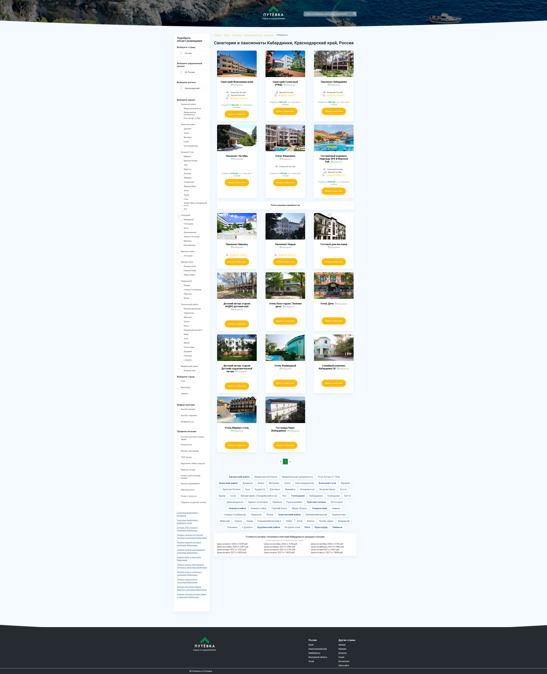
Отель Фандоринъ (285, 156)
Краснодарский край (253, 35)
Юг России (236, 35)
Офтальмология (187, 490)
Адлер (186, 195)
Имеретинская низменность (190, 113)
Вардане (187, 156)
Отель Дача (327, 303)
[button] (192, 53)
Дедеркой (188, 351)
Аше (186, 165)
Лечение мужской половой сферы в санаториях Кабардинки (191, 595)
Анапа (186, 133)
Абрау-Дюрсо (189, 275)
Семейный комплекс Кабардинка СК (332, 367)
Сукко (186, 141)
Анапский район (188, 124)
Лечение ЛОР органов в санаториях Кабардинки (187, 529)
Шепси (187, 343)
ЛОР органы (186, 457)
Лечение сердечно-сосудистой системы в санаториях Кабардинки (192, 536)
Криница (187, 241)
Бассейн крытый (188, 409)
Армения (342, 649)
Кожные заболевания (190, 451)
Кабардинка (189, 219)
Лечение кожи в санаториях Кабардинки (189, 558)
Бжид (186, 326)
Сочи (186, 199)
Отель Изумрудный (285, 365)
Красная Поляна (190, 161)
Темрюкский (186, 281)
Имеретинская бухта (192, 108)
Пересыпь (188, 294)
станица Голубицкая (192, 290)
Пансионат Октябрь (237, 156)
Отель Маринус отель (237, 427)
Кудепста (187, 169)
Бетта (186, 228)
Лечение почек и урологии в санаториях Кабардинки (189, 573)
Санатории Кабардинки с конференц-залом (188, 521)
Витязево (188, 137)
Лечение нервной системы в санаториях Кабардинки (189, 543)
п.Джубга (188, 360)
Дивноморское (190, 232)
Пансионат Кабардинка (334, 82)
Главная (217, 35)
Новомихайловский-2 (193, 330)
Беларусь (342, 653)
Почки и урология (189, 496)
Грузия (341, 657)
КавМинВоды (314, 653)
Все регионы (343, 661)
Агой (186, 339)
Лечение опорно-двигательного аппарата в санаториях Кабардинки (192, 566)
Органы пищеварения (190, 483)
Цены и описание (237, 114)
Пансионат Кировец (237, 244)
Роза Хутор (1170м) (192, 118)
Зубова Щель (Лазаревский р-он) (195, 204)
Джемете (187, 129)
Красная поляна (187, 251)
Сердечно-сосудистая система (193, 502)
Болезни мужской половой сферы (192, 438)
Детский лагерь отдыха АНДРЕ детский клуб (237, 305)
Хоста (186, 191)
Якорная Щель (190, 186)
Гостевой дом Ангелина (333, 244)
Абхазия (342, 645)
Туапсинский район (189, 304)
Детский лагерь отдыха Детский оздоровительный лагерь (237, 368)
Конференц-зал (187, 422)
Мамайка (187, 178)
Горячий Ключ (190, 270)
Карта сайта (343, 665)
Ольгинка (188, 356)
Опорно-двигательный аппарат (190, 477)
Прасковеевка (189, 245)
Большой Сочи (187, 152)
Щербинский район (189, 366)
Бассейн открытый (189, 415)
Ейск (183, 381)
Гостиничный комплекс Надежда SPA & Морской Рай (334, 159)
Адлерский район (188, 104)
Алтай (311, 661)
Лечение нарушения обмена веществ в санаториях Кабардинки (192, 588)
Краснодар (185, 387)
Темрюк (187, 285)
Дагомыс (187, 173)
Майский (188, 317)
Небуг (186, 334)
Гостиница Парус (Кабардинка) (283, 429)
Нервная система (188, 470)
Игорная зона (189, 370)
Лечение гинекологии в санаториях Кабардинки (187, 580)
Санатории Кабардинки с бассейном (188, 514)
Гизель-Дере (189, 347)
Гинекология (186, 445)
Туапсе (187, 321)
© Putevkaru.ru (196, 671)
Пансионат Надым (285, 244)
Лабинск (184, 394)
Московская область (318, 657)
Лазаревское (189, 182)
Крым (311, 645)
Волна (186, 298)
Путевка (208, 671)
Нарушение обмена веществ (193, 463)
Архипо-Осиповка (192, 237)
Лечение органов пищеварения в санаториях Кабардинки (191, 551)
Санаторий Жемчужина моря (237, 82)
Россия (227, 35)
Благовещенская (191, 146)
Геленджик (269, 35)
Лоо (185, 209)
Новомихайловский (192, 309)
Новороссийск (187, 262)
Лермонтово (189, 313)
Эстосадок (188, 256)
